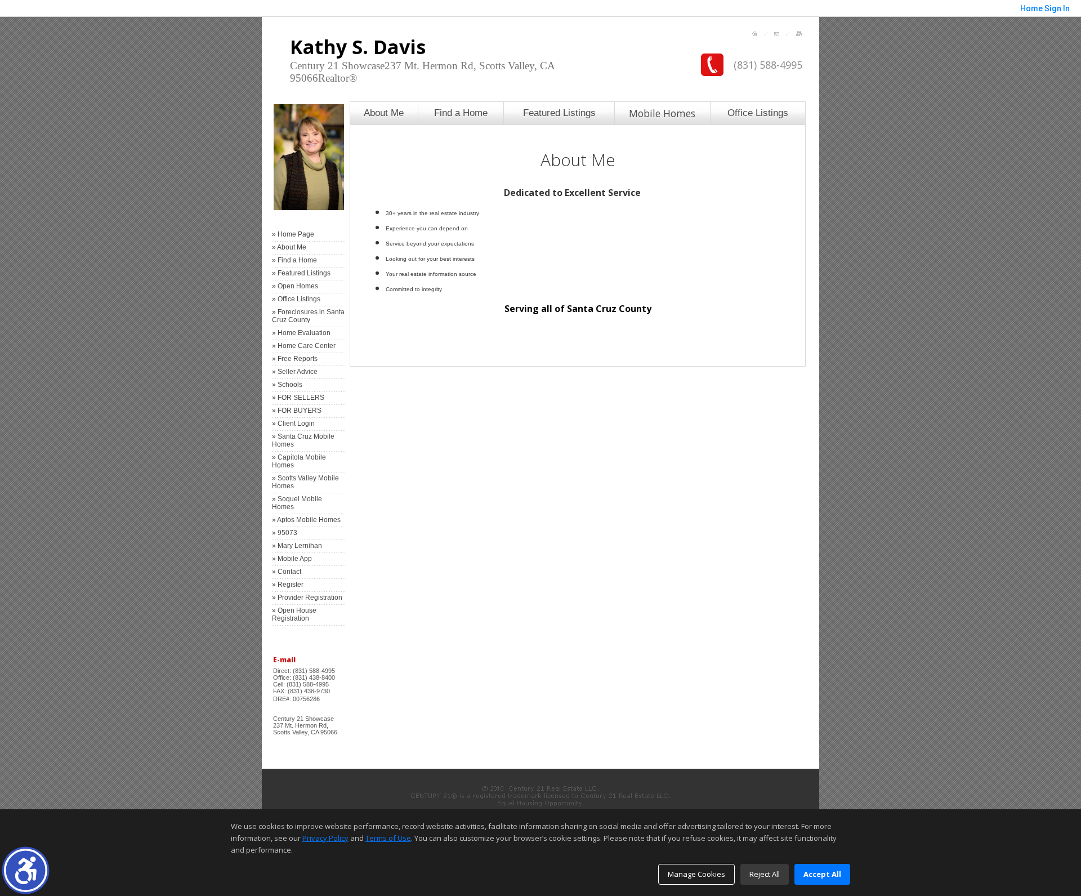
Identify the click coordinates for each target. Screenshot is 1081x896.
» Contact (286, 572)
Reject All (764, 874)
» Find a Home (294, 260)
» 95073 (284, 533)
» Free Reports (295, 359)
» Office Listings (296, 299)
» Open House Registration (294, 614)
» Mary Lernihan (297, 546)
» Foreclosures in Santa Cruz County (308, 316)
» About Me (289, 247)
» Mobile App (292, 559)
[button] (25, 870)
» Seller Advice (295, 372)
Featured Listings (559, 112)
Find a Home (461, 112)
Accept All (822, 874)
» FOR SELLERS (298, 398)
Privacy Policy (325, 838)
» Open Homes (295, 286)
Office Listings (757, 112)
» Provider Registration (307, 597)
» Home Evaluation (301, 333)
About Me (384, 112)
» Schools (287, 385)
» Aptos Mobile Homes (306, 520)
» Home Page (293, 234)
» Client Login (293, 423)
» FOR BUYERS (296, 410)
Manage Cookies (696, 874)
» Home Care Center (304, 346)
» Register (287, 585)
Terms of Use (388, 838)
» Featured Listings (301, 273)
